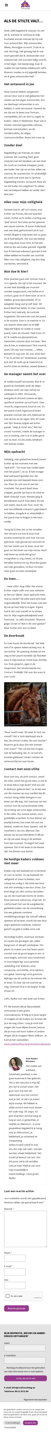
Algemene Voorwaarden (35, 1399)
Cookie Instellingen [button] (12, 1423)
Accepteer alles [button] (30, 1423)
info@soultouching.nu (23, 1387)
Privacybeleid (10, 1427)
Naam (8, 1252)
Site (6, 1279)
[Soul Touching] (25, 5)
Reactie (9, 1208)
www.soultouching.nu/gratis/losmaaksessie (27, 1044)
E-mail (8, 1266)
